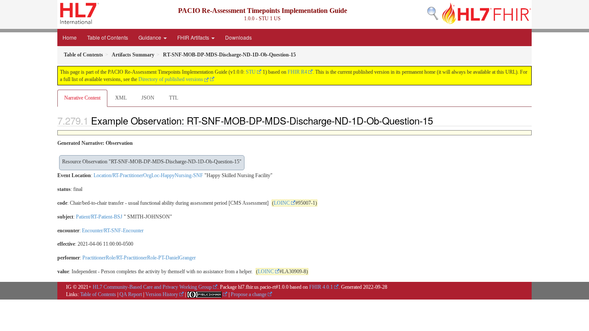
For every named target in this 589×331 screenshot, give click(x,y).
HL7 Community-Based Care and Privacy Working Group (152, 287)
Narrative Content (82, 98)
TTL (173, 98)
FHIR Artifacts (193, 37)
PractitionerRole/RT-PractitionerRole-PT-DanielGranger (139, 258)
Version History (161, 294)
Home (70, 37)
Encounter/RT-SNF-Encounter (113, 231)
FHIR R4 (297, 72)
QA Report (130, 294)
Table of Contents (107, 37)
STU (251, 72)
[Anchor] (437, 120)
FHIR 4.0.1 (321, 287)
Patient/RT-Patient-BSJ (99, 217)
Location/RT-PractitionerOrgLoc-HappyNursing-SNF (148, 175)
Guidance (150, 37)
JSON (147, 98)
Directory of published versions (171, 79)
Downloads (238, 37)
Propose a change (248, 294)
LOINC (282, 203)
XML (121, 98)
